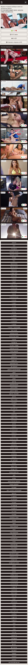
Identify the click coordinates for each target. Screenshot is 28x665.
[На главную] (1, 2)
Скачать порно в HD (14, 42)
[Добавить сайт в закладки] (25, 2)
